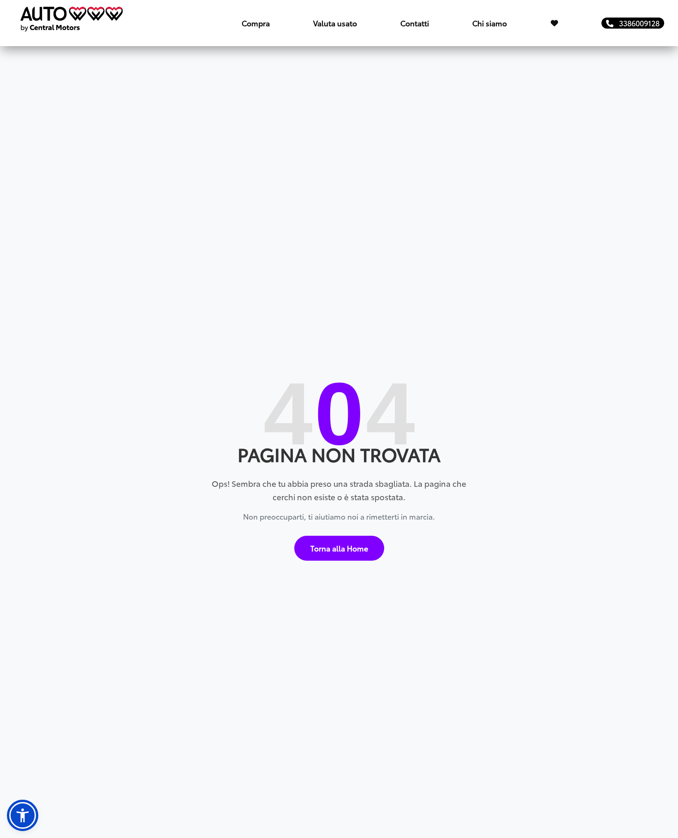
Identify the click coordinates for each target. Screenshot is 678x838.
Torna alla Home (339, 548)
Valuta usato (335, 23)
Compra (256, 23)
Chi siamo (489, 23)
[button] (22, 815)
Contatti (414, 23)
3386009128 (636, 23)
